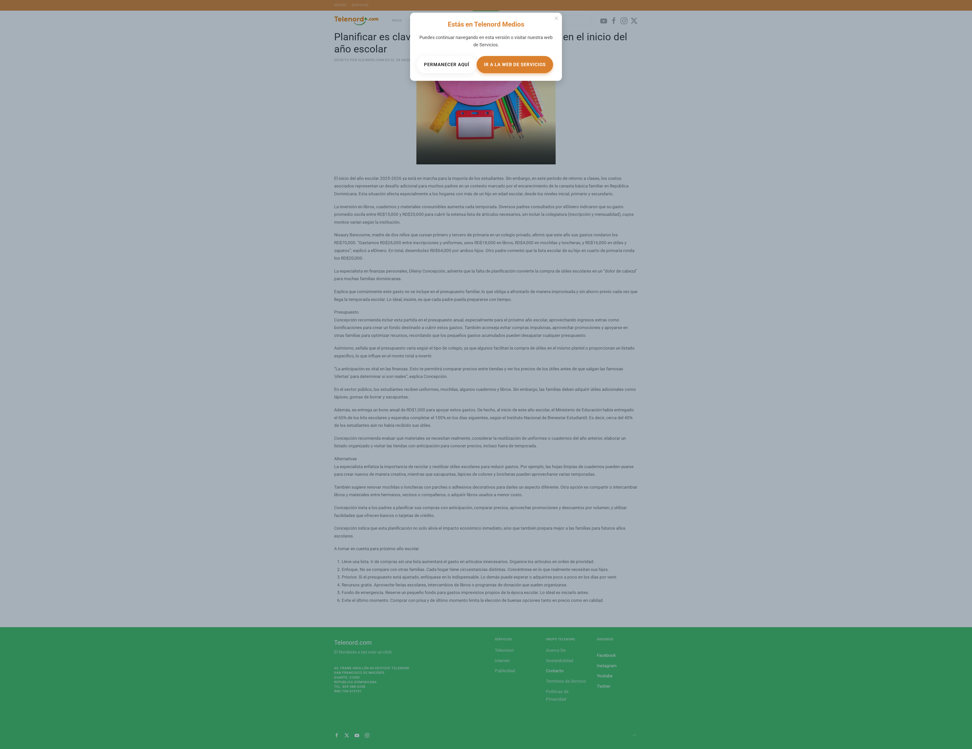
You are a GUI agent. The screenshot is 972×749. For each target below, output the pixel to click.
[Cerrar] (556, 18)
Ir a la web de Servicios (515, 64)
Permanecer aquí (446, 64)
